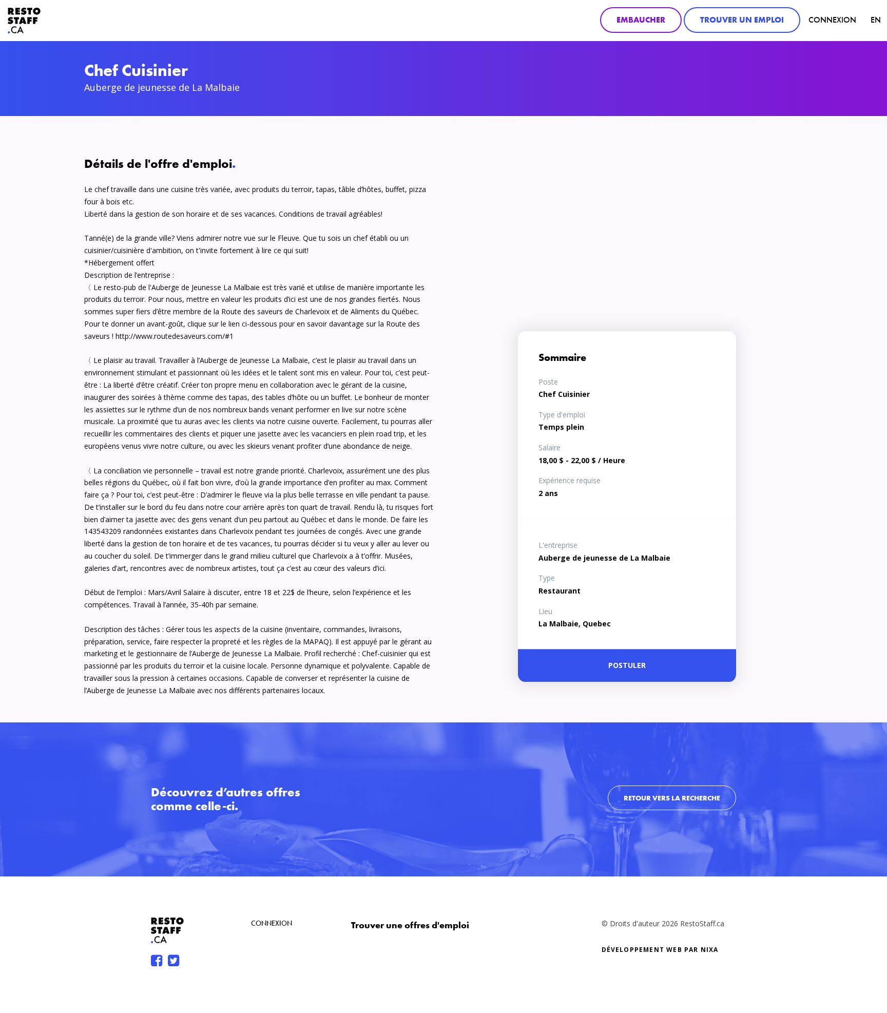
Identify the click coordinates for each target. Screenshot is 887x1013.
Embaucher (640, 19)
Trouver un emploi (742, 19)
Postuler (627, 665)
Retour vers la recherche (672, 797)
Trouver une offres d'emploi (410, 925)
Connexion (832, 19)
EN (876, 19)
